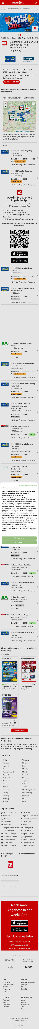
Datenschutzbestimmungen (28, 485)
